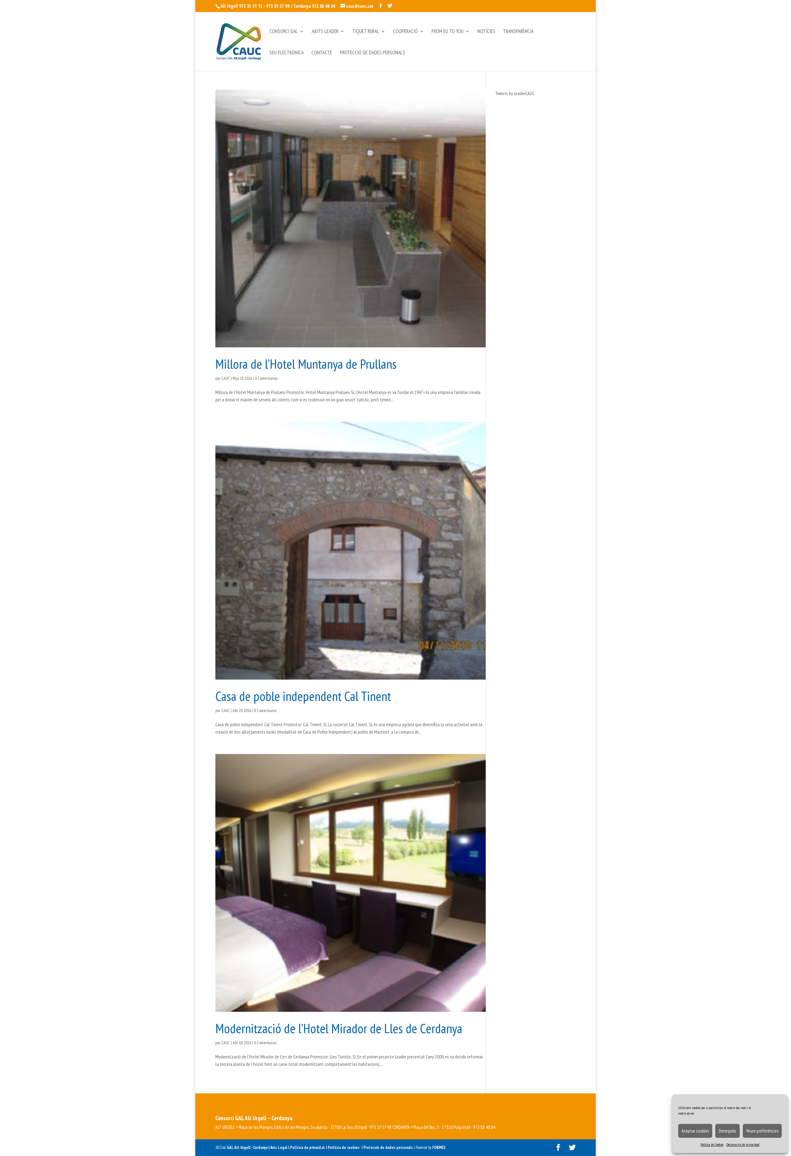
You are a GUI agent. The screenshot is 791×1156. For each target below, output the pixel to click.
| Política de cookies (344, 1147)
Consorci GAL (283, 32)
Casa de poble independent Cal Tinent (303, 696)
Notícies (486, 32)
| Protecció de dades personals (388, 1147)
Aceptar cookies (695, 1131)
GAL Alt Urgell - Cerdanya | (248, 1147)
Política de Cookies (711, 1144)
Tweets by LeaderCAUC (515, 93)
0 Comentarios (266, 378)
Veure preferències (762, 1131)
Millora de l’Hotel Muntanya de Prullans (306, 363)
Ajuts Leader (325, 32)
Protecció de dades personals (372, 53)
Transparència (518, 32)
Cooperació (405, 32)
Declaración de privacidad (742, 1144)
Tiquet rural (365, 32)
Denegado (727, 1131)
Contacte (321, 53)
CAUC (225, 378)
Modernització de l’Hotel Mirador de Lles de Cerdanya (338, 1028)
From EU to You (447, 32)
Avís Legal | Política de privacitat (298, 1147)
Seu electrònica (286, 53)
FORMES (439, 1147)
